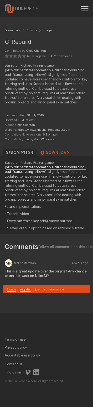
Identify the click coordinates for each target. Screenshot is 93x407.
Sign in (11, 289)
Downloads (13, 30)
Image (47, 30)
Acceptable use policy (22, 355)
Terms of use (15, 339)
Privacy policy (16, 347)
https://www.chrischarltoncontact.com (43, 129)
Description (19, 153)
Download (57, 153)
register (25, 289)
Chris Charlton (36, 50)
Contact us (13, 364)
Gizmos (31, 30)
